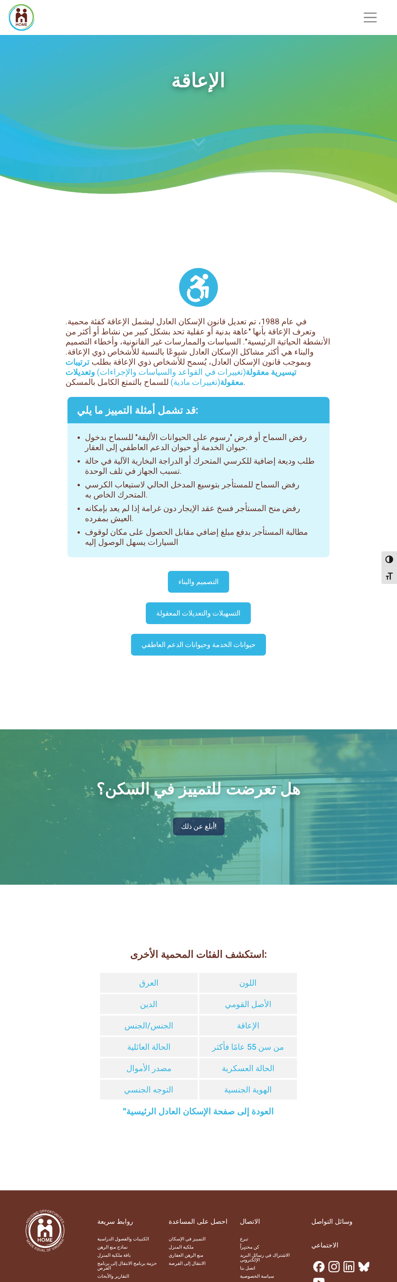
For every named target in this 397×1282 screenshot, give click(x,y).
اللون (248, 983)
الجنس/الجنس (148, 1025)
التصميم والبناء (198, 582)
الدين (148, 1004)
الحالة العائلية (149, 1047)
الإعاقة (248, 1025)
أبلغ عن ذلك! (198, 826)
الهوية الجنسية (248, 1089)
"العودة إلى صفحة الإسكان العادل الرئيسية (198, 1111)
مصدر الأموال (148, 1068)
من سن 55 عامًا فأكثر (248, 1047)
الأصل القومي (248, 1004)
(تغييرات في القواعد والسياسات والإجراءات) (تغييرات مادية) (181, 372)
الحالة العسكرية (248, 1068)
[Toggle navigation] (370, 17)
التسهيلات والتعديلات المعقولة (198, 613)
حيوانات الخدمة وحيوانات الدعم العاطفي (198, 644)
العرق (149, 983)
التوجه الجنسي (148, 1089)
